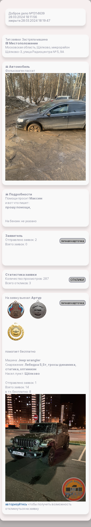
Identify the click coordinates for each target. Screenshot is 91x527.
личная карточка (72, 241)
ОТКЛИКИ (77, 279)
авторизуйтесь (16, 504)
